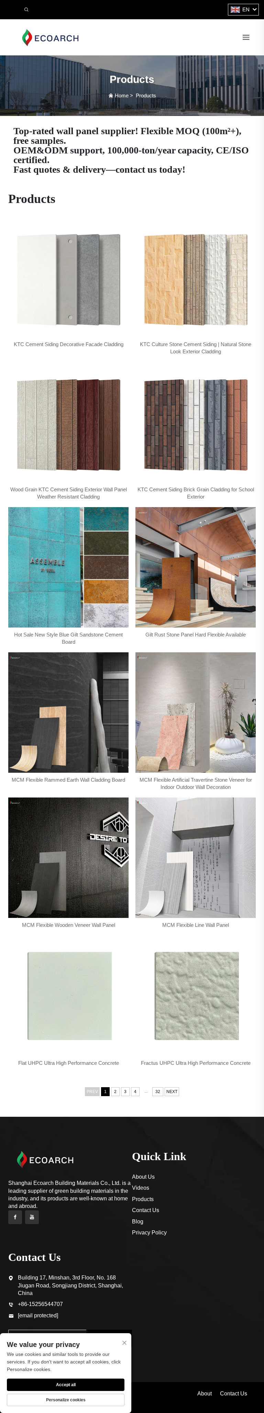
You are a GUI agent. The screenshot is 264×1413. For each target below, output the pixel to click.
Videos (140, 1188)
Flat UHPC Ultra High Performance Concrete (68, 1063)
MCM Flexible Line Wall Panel (195, 925)
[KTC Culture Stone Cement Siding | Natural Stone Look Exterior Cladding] (195, 277)
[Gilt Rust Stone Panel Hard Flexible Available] (195, 567)
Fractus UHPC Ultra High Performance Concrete (196, 1063)
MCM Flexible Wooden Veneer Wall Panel (68, 925)
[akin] (50, 37)
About (204, 1393)
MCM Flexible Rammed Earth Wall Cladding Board (68, 780)
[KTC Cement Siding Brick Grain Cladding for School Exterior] (195, 422)
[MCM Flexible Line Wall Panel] (195, 858)
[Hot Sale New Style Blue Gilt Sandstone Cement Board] (68, 567)
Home (122, 95)
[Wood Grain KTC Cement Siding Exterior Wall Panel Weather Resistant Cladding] (68, 422)
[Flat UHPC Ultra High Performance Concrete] (68, 995)
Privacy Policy (149, 1232)
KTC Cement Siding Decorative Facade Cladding (68, 344)
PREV (92, 1091)
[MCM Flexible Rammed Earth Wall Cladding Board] (68, 712)
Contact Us (145, 1210)
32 (157, 1091)
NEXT (171, 1091)
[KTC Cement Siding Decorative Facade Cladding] (68, 277)
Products (146, 95)
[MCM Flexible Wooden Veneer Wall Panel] (68, 858)
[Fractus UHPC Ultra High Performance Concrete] (195, 995)
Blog (137, 1221)
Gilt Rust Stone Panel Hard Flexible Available (195, 635)
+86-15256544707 (40, 1304)
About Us (143, 1177)
